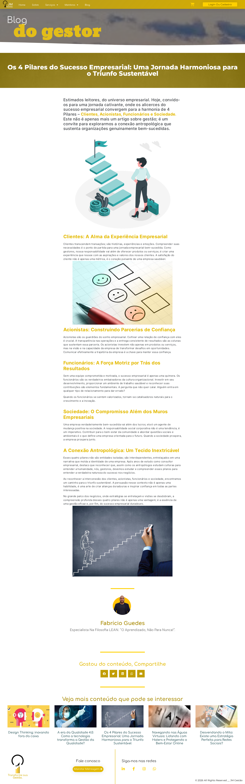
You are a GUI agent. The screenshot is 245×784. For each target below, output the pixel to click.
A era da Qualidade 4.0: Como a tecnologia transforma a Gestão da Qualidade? (75, 738)
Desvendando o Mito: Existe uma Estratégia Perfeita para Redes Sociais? (216, 738)
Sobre (35, 5)
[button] (104, 673)
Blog (87, 5)
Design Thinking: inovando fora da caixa (28, 734)
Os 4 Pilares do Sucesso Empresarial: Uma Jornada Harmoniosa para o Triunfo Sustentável (123, 738)
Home (22, 5)
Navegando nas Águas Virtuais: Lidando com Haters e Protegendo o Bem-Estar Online (169, 738)
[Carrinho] (192, 4)
